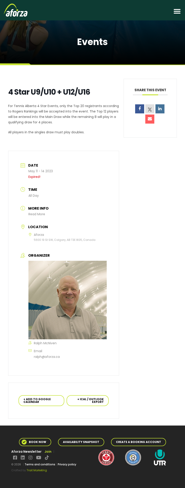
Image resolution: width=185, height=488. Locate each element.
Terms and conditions (40, 464)
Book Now (37, 442)
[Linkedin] (159, 108)
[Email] (149, 119)
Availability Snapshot (81, 442)
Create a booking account (138, 442)
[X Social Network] (149, 108)
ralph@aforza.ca (47, 356)
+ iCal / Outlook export (90, 400)
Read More (36, 214)
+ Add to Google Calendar (37, 400)
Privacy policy (67, 464)
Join (47, 451)
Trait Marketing (37, 470)
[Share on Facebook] (139, 108)
